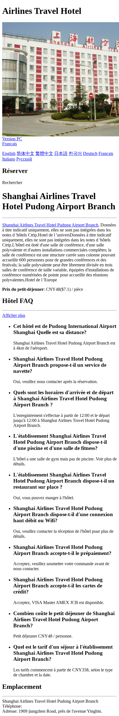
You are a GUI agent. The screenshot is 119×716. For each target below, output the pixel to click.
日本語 (61, 153)
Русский (24, 159)
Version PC (12, 138)
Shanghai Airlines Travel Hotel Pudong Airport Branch (50, 225)
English (8, 153)
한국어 (75, 153)
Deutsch (90, 153)
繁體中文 (44, 153)
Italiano (8, 159)
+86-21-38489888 (39, 706)
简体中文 (25, 153)
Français (9, 143)
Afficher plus (13, 315)
